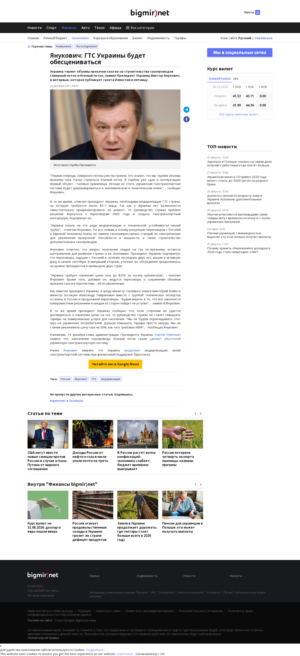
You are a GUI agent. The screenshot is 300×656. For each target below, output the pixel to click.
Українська (263, 38)
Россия (65, 379)
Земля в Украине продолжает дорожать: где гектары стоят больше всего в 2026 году (137, 531)
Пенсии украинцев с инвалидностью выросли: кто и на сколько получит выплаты (239, 235)
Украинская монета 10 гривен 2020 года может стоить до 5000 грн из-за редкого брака (237, 180)
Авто (85, 27)
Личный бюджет (55, 38)
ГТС (94, 379)
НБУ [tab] (235, 79)
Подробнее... (95, 650)
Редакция (84, 611)
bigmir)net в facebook (66, 401)
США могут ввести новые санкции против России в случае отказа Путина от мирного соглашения (47, 460)
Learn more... (126, 654)
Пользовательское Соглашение (201, 611)
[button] (195, 413)
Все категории (142, 27)
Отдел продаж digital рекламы (75, 620)
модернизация (110, 379)
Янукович (81, 379)
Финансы (69, 27)
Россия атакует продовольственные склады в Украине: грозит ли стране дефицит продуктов (89, 531)
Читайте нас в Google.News (115, 364)
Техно (99, 27)
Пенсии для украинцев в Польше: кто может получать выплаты (182, 527)
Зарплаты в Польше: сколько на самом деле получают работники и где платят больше (239, 163)
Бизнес (137, 38)
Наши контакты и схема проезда (50, 611)
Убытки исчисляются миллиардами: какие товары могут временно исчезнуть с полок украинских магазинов (238, 218)
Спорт (52, 27)
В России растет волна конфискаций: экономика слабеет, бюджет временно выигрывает (136, 460)
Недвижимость (158, 38)
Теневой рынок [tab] (220, 79)
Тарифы (180, 38)
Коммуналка (63, 46)
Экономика (80, 38)
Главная (33, 38)
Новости (35, 27)
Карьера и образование (110, 38)
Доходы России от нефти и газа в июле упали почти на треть (90, 456)
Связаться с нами (108, 611)
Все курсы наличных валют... (239, 114)
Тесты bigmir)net (86, 46)
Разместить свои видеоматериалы (149, 611)
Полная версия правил (43, 638)
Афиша (115, 27)
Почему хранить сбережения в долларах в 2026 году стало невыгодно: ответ (238, 250)
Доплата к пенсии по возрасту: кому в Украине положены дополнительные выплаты (234, 199)
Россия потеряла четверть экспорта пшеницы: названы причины (178, 458)
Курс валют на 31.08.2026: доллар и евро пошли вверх (44, 527)
